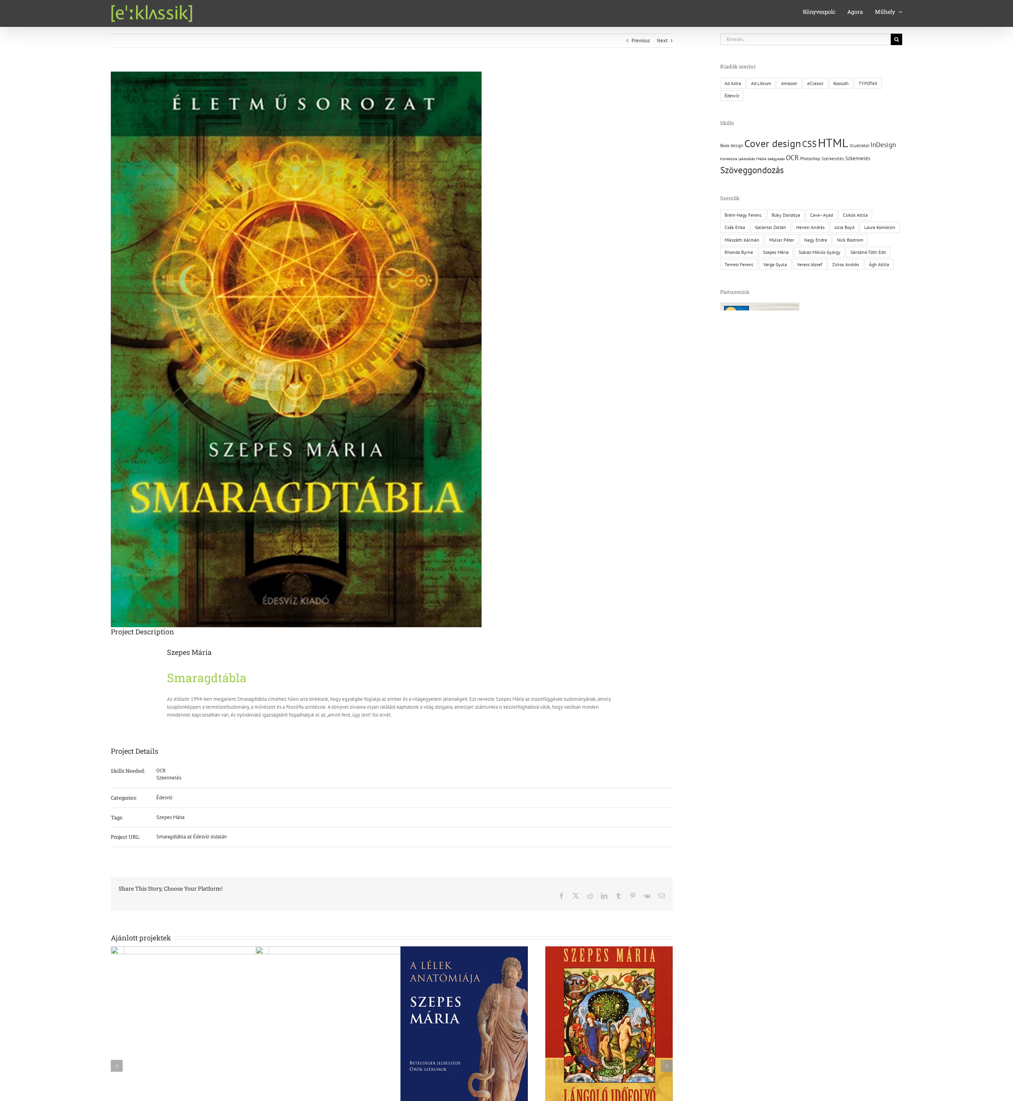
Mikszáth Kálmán (742, 240)
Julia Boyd (844, 227)
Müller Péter (781, 240)
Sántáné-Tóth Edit (868, 252)
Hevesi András (810, 227)
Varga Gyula (775, 264)
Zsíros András (845, 264)
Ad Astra (733, 83)
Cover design (772, 143)
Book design (731, 145)
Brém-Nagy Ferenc (743, 215)
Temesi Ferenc (739, 264)
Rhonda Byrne (739, 252)
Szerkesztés (832, 158)
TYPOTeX (868, 83)
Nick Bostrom (850, 240)
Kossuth (841, 83)
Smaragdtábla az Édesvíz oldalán (191, 836)
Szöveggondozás (752, 170)
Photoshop (810, 158)
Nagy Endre (815, 240)
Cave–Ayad (821, 215)
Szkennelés (168, 777)
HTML (833, 142)
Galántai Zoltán (770, 227)
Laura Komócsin (879, 227)
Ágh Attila (879, 264)
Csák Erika (735, 227)
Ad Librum (761, 83)
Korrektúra (728, 158)
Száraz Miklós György (819, 252)
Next (662, 40)
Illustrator (859, 145)
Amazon (789, 83)
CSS (809, 143)
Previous (641, 40)
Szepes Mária (170, 817)
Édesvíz (164, 797)
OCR (161, 770)
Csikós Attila (855, 215)
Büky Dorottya (786, 215)
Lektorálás (746, 158)
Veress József (809, 264)
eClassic (815, 83)
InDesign (883, 144)
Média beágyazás (770, 158)
